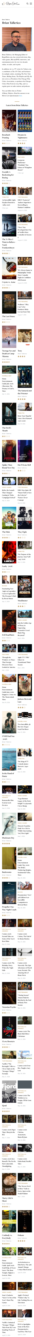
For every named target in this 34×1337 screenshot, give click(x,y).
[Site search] (27, 4)
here (20, 96)
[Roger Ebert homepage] (11, 3)
